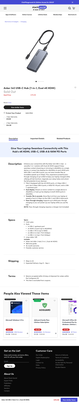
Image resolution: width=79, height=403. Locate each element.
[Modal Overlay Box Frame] (39, 201)
